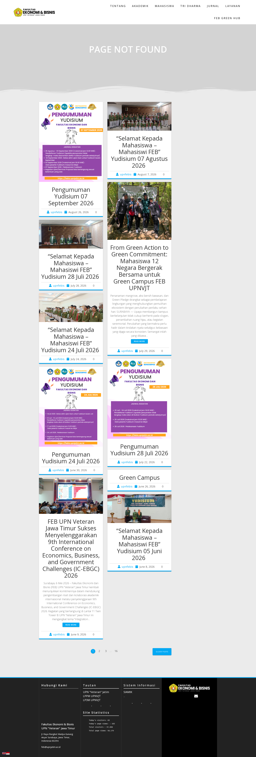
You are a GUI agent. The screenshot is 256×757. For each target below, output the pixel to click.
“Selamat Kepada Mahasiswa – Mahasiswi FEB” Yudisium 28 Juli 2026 (71, 266)
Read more (139, 341)
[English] (4, 753)
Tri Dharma (190, 6)
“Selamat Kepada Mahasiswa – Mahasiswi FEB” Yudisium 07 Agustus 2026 (139, 151)
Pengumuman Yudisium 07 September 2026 (71, 196)
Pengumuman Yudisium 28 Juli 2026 (139, 449)
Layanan (232, 6)
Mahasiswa (164, 6)
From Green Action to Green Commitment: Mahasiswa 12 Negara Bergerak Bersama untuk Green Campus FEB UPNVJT (139, 267)
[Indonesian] (8, 753)
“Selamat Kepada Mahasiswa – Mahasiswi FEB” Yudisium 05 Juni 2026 (139, 544)
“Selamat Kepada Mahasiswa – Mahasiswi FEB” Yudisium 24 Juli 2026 (71, 340)
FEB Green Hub (227, 18)
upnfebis (56, 212)
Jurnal (213, 6)
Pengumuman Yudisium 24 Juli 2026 (71, 457)
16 (117, 650)
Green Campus (139, 478)
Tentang (118, 6)
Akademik (140, 6)
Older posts (162, 652)
